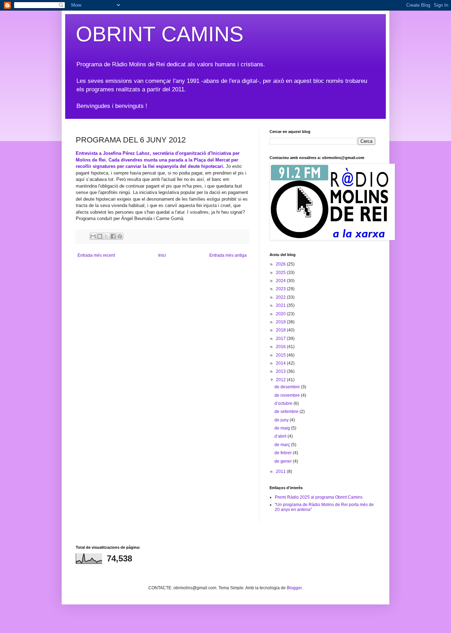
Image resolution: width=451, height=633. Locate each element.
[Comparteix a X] (106, 236)
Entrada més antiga (228, 255)
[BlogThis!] (99, 236)
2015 (281, 355)
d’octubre (284, 403)
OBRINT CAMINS (159, 34)
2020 (281, 313)
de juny (282, 420)
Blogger (294, 587)
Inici (162, 255)
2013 (281, 371)
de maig (282, 428)
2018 (281, 330)
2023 (281, 288)
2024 (281, 280)
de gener (283, 461)
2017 (281, 338)
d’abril (281, 436)
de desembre (287, 386)
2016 (281, 346)
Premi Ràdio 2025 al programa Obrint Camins (319, 497)
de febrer (283, 452)
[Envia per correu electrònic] (93, 236)
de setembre (286, 411)
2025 (281, 272)
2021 (281, 305)
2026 (281, 264)
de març (282, 444)
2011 (281, 471)
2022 (281, 297)
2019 (281, 321)
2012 (281, 379)
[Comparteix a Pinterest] (119, 236)
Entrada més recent (96, 255)
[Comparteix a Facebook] (113, 236)
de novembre (287, 395)
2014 (281, 363)
